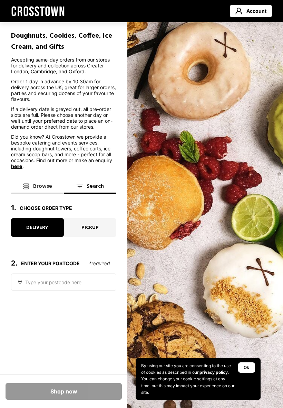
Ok (246, 367)
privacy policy (213, 372)
